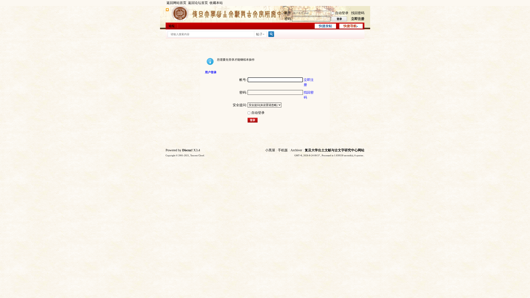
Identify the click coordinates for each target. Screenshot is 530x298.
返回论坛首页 (198, 3)
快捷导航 (350, 26)
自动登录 (341, 13)
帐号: (243, 80)
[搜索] (271, 34)
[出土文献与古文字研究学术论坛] (167, 10)
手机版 (283, 150)
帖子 (259, 34)
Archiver (296, 150)
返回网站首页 (176, 3)
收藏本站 (216, 3)
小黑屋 (270, 150)
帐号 (287, 13)
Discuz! (187, 150)
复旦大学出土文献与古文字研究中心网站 (334, 150)
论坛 (172, 26)
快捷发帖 (325, 26)
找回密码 (357, 13)
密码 (287, 18)
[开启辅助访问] (363, 3)
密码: (243, 92)
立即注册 (357, 18)
